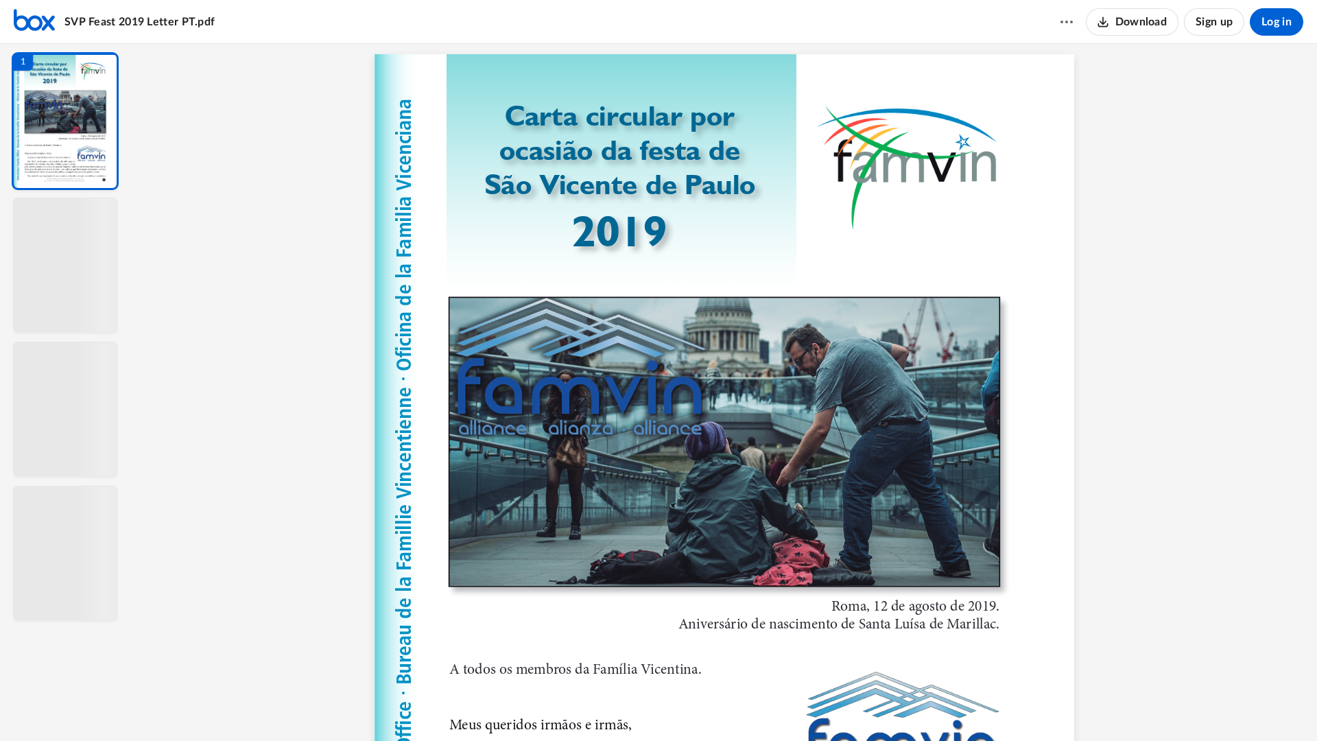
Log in (1276, 21)
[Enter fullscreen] (851, 707)
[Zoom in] (772, 707)
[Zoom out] (725, 707)
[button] (65, 121)
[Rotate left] (800, 707)
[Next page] (697, 707)
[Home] (34, 22)
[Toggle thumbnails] (598, 707)
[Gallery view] (826, 707)
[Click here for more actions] (1066, 22)
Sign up (1214, 21)
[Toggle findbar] (623, 707)
